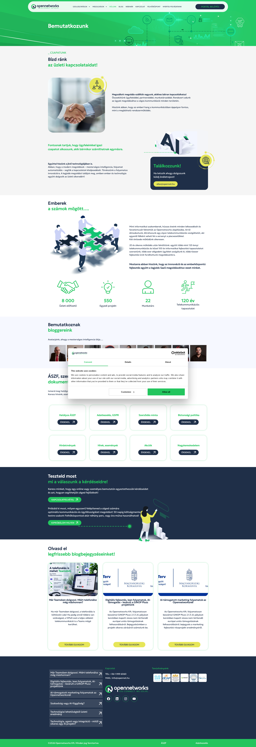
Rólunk (112, 7)
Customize (126, 392)
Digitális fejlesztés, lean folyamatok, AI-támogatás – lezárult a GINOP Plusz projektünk (72, 684)
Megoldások (98, 7)
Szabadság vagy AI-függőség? (67, 703)
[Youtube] (134, 699)
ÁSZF (163, 743)
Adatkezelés (202, 743)
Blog (121, 7)
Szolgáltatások (80, 7)
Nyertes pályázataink (172, 7)
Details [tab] (128, 362)
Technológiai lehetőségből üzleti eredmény (68, 713)
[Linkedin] (117, 699)
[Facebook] (108, 699)
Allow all (166, 392)
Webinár (129, 7)
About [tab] (168, 362)
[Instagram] (125, 699)
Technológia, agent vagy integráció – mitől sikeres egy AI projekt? (74, 722)
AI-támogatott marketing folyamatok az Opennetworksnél (73, 693)
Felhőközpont (153, 7)
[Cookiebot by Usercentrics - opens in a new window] (173, 353)
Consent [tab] (88, 362)
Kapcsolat (140, 7)
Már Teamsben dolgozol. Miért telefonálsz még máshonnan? (74, 673)
